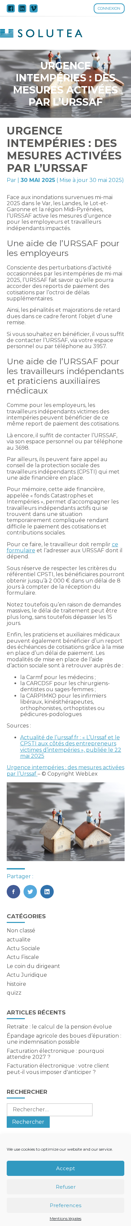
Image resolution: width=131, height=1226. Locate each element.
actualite (19, 939)
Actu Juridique (27, 975)
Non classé (21, 930)
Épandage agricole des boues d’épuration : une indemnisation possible (64, 1039)
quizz (14, 993)
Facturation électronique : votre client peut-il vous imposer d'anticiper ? (58, 1069)
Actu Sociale (23, 948)
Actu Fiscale (23, 957)
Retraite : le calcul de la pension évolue (59, 1027)
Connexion (109, 8)
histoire (16, 984)
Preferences (65, 1205)
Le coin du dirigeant (33, 966)
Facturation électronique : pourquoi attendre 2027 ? (55, 1054)
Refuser (66, 1187)
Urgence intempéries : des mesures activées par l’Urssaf (65, 770)
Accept (65, 1168)
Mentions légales (65, 1218)
